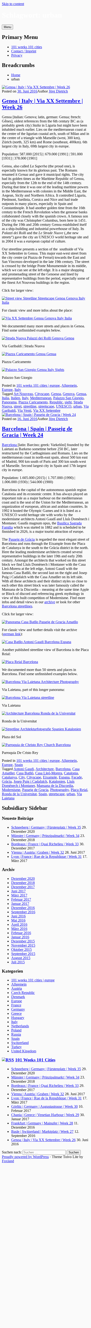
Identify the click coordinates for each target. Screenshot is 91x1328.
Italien (15, 398)
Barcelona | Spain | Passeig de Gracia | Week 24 (37, 432)
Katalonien (57, 781)
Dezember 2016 (23, 908)
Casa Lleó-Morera (48, 773)
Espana (64, 777)
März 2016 (19, 929)
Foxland (8, 1161)
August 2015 (20, 958)
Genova (68, 394)
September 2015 (23, 954)
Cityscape (42, 394)
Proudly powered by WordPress (25, 1157)
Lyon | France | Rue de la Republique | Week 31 (46, 857)
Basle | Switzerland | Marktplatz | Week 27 (42, 1131)
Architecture (44, 769)
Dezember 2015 (23, 941)
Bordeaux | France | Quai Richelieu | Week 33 (45, 844)
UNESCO (63, 406)
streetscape (46, 406)
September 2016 (23, 912)
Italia (5, 398)
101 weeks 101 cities (26, 47)
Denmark (18, 997)
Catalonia (71, 773)
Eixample (50, 777)
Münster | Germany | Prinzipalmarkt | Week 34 (45, 836)
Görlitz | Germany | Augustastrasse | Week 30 (44, 1106)
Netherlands (20, 1026)
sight (68, 402)
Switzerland (20, 1043)
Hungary (17, 1018)
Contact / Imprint (23, 51)
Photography (59, 790)
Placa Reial (79, 790)
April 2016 (19, 924)
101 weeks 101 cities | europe (38, 385)
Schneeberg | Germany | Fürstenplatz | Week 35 (46, 827)
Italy (17, 390)
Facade (76, 777)
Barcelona (10, 445)
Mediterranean (40, 398)
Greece (16, 1013)
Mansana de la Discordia (55, 786)
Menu (7, 27)
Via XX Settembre (46, 410)
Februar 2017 (21, 899)
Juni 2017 (18, 891)
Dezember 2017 (23, 887)
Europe (7, 390)
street (17, 406)
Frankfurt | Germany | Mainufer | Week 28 (42, 1123)
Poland (16, 1030)
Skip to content (13, 4)
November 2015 (23, 945)
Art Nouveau (23, 394)
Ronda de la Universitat (19, 794)
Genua (81, 394)
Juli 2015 (18, 962)
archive (49, 602)
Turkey (16, 1047)
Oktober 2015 (21, 949)
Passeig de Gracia (35, 790)
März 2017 (19, 895)
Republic (56, 402)
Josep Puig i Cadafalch (30, 781)
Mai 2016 (18, 920)
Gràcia (7, 781)
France (16, 1005)
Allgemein (69, 385)
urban (77, 406)
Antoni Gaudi (24, 769)
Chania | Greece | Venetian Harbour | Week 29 (45, 1115)
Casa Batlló (24, 773)
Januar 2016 (20, 937)
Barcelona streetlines (17, 606)
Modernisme (11, 790)
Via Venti (24, 410)
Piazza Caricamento (33, 402)
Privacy (16, 55)
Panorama (9, 402)
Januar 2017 (20, 904)
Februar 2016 (21, 933)
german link (12, 634)
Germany (18, 1009)
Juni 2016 (18, 916)
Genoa (56, 394)
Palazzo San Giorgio (68, 398)
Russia (16, 1034)
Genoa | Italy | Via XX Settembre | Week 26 (43, 1140)
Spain (18, 765)
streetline (29, 406)
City (22, 777)
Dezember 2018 (23, 883)
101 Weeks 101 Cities (35, 1059)
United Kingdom (23, 1051)
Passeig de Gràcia (22, 539)
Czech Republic (23, 993)
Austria (16, 988)
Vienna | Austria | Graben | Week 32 (37, 852)
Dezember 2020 (23, 879)
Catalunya (9, 777)
